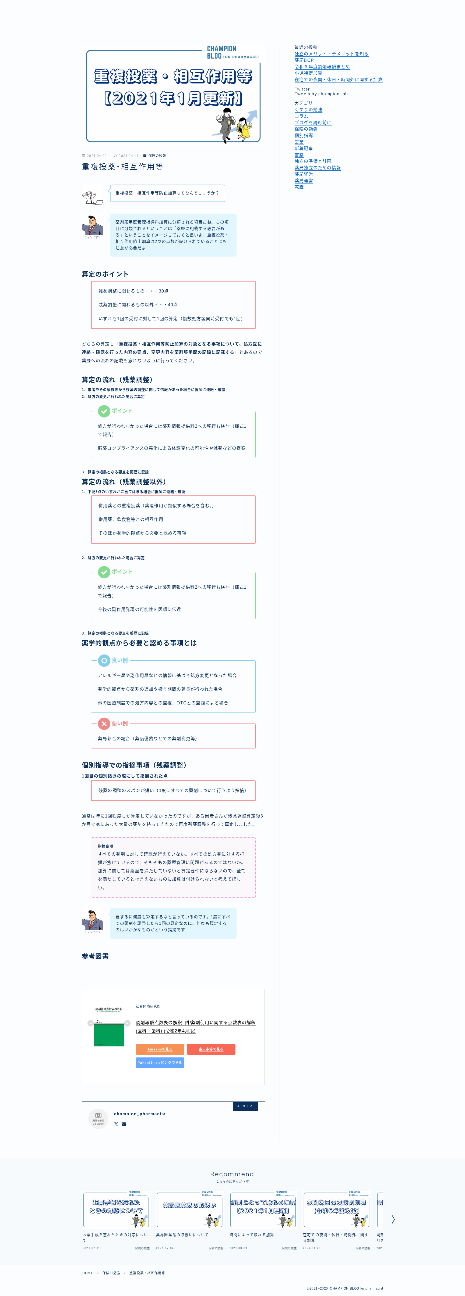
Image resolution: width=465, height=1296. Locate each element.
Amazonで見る (160, 1049)
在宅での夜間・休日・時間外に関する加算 (339, 79)
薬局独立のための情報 (318, 167)
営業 (299, 142)
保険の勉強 (157, 155)
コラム (302, 116)
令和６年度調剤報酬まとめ (322, 66)
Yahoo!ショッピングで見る (160, 1063)
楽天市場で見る (211, 1049)
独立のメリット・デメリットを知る (332, 54)
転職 (299, 187)
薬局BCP (304, 60)
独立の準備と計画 (313, 161)
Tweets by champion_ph (321, 94)
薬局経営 (304, 174)
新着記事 (304, 148)
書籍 (299, 155)
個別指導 (304, 135)
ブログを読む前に (313, 122)
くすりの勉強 (308, 109)
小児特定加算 (308, 73)
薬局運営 (304, 180)
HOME (87, 1273)
